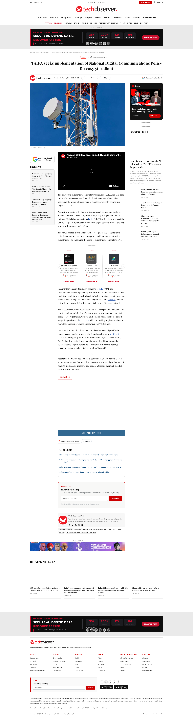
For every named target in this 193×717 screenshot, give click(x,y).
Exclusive (35, 166)
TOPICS (56, 654)
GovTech (33, 661)
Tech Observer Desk (44, 78)
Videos (100, 658)
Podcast (100, 661)
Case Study (79, 670)
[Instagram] (118, 682)
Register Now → (69, 281)
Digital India (77, 529)
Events (122, 667)
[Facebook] (69, 525)
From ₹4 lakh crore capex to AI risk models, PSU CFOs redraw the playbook (145, 164)
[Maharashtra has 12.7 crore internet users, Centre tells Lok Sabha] (147, 575)
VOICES (78, 654)
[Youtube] (82, 525)
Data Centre (57, 670)
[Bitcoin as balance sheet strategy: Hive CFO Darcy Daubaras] (146, 97)
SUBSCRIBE (145, 2)
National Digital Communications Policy (95, 529)
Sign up (90, 687)
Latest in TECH (139, 131)
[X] (79, 525)
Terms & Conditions (46, 708)
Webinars (101, 664)
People (100, 667)
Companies (101, 670)
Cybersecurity (57, 658)
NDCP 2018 (84, 320)
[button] (38, 2)
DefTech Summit (125, 664)
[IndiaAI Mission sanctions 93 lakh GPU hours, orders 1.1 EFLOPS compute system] (113, 575)
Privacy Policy (34, 708)
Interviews (78, 661)
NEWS (33, 654)
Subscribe (115, 498)
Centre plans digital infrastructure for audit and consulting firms (150, 233)
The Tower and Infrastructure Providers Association (81, 532)
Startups (33, 667)
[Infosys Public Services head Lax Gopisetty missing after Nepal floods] (135, 193)
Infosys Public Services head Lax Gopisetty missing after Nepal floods (152, 191)
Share (106, 78)
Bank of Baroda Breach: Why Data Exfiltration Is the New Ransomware (41, 189)
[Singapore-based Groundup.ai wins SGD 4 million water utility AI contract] (135, 220)
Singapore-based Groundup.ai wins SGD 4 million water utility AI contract (150, 219)
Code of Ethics (147, 670)
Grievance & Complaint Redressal (73, 708)
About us (145, 658)
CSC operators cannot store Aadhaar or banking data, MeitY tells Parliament (88, 455)
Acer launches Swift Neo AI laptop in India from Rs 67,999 (151, 205)
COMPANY (146, 654)
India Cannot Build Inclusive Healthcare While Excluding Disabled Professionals (42, 216)
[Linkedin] (72, 525)
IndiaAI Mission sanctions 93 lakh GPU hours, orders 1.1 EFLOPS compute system (90, 467)
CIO (76, 664)
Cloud (55, 664)
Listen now (153, 116)
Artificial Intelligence (59, 661)
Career (144, 667)
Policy (91, 219)
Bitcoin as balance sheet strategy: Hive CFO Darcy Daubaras (145, 110)
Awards (122, 670)
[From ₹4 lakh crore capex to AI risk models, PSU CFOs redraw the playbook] (146, 146)
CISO (77, 667)
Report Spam (97, 708)
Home (32, 52)
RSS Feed (88, 708)
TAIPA (119, 529)
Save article (65, 377)
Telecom (46, 52)
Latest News (39, 52)
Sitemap (104, 708)
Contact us (146, 661)
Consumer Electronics (37, 670)
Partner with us (147, 664)
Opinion (77, 658)
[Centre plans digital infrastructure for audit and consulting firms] (135, 235)
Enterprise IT (34, 664)
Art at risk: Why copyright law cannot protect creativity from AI (42, 202)
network (111, 299)
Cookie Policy (58, 708)
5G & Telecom (57, 667)
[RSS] (76, 525)
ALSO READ (65, 449)
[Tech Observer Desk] (33, 78)
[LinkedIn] (110, 682)
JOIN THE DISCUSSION (91, 433)
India (101, 288)
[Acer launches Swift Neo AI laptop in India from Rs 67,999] (135, 207)
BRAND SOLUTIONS (128, 654)
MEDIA (101, 654)
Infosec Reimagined (126, 658)
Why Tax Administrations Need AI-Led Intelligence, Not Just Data (42, 176)
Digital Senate (124, 661)
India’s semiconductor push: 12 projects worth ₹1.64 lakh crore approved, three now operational (79, 590)
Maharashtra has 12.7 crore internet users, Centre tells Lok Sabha (84, 472)
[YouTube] (114, 682)
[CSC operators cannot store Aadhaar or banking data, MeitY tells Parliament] (45, 575)
